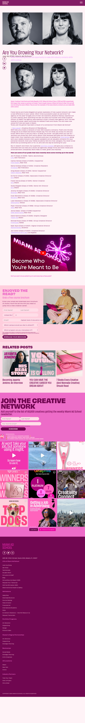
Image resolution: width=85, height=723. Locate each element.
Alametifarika (16, 227)
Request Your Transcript (10, 582)
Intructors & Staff (8, 575)
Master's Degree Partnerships (13, 635)
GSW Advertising (17, 212)
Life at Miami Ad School (10, 561)
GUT (12, 178)
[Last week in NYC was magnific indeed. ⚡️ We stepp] (71, 513)
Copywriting (6, 625)
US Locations (7, 661)
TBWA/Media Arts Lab (19, 232)
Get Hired (5, 567)
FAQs (4, 610)
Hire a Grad (5, 683)
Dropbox (14, 168)
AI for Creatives (7, 657)
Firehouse (14, 222)
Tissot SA (14, 217)
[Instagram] (12, 553)
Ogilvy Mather (16, 173)
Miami (4, 664)
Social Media (6, 652)
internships (64, 137)
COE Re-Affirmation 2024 (10, 585)
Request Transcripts (8, 615)
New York (5, 667)
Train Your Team (7, 678)
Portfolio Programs (9, 619)
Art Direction (6, 623)
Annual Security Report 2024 (11, 580)
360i (12, 207)
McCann (14, 197)
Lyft (12, 158)
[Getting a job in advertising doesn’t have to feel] (42, 513)
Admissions (6, 591)
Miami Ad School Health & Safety (12, 587)
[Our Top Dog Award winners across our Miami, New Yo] (14, 513)
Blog (3, 577)
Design (4, 628)
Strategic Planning (8, 643)
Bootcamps (6, 648)
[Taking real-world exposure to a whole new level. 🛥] (42, 455)
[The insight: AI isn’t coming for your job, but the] (14, 455)
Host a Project (6, 680)
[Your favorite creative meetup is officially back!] (71, 484)
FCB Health (15, 163)
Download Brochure (8, 597)
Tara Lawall (16, 128)
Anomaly (14, 193)
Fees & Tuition (6, 602)
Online (4, 669)
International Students (9, 607)
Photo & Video (6, 630)
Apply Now (5, 595)
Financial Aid (6, 605)
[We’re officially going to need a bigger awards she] (71, 455)
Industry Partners (8, 674)
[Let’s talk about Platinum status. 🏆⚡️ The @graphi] (42, 484)
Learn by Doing (7, 565)
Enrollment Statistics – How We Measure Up (16, 612)
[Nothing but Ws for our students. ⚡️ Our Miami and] (14, 484)
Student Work (6, 572)
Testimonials (6, 570)
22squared (15, 202)
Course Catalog (7, 600)
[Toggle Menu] (81, 2)
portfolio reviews (47, 146)
